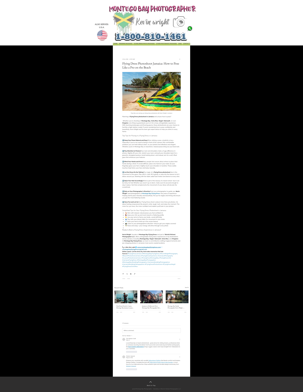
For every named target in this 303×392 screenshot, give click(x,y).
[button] (186, 48)
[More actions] (180, 59)
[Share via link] (134, 274)
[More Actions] (180, 339)
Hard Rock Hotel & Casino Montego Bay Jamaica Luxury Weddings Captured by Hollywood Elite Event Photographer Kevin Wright (124, 307)
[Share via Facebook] (123, 274)
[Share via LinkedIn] (131, 274)
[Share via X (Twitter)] (127, 274)
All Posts (116, 48)
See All (187, 287)
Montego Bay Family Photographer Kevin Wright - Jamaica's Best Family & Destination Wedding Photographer (175, 307)
